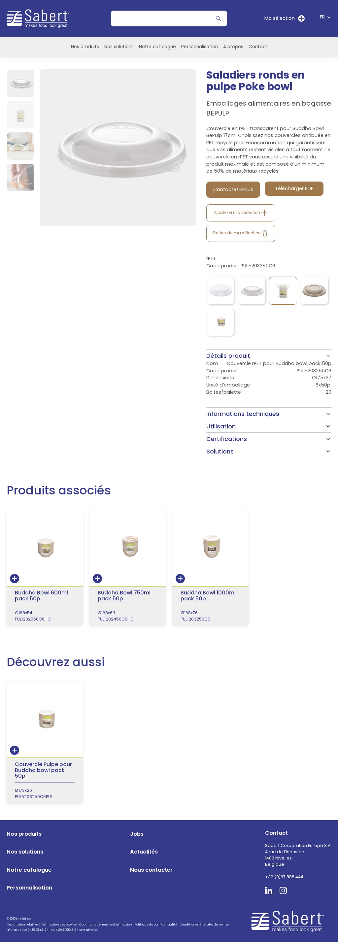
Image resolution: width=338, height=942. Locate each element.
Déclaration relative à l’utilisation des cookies (42, 924)
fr (322, 17)
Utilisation (221, 426)
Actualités (144, 852)
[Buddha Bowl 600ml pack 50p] (45, 568)
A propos (233, 47)
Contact (258, 47)
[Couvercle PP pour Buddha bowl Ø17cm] (252, 291)
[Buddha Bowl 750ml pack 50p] (127, 568)
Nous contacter (151, 870)
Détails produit (228, 356)
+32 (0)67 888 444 (284, 877)
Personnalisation (199, 47)
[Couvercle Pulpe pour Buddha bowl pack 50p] (220, 322)
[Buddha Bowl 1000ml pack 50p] (210, 568)
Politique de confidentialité (156, 924)
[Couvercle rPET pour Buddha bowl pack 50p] (283, 291)
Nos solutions (119, 47)
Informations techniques (242, 414)
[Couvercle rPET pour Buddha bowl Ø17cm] (220, 291)
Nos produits (85, 47)
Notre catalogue (157, 47)
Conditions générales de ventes (204, 924)
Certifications (226, 439)
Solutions (220, 451)
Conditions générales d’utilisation (105, 924)
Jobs (137, 834)
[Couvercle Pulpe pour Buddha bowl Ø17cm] (314, 291)
